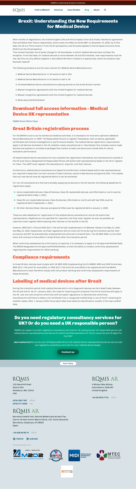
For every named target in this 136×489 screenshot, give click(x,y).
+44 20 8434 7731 (104, 397)
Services (58, 10)
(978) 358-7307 (24, 400)
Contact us (68, 352)
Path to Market (42, 10)
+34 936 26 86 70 (24, 432)
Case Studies (73, 10)
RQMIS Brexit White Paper (25, 121)
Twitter (20, 439)
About (97, 10)
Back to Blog (68, 363)
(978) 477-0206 (23, 403)
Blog (87, 10)
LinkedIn (33, 439)
